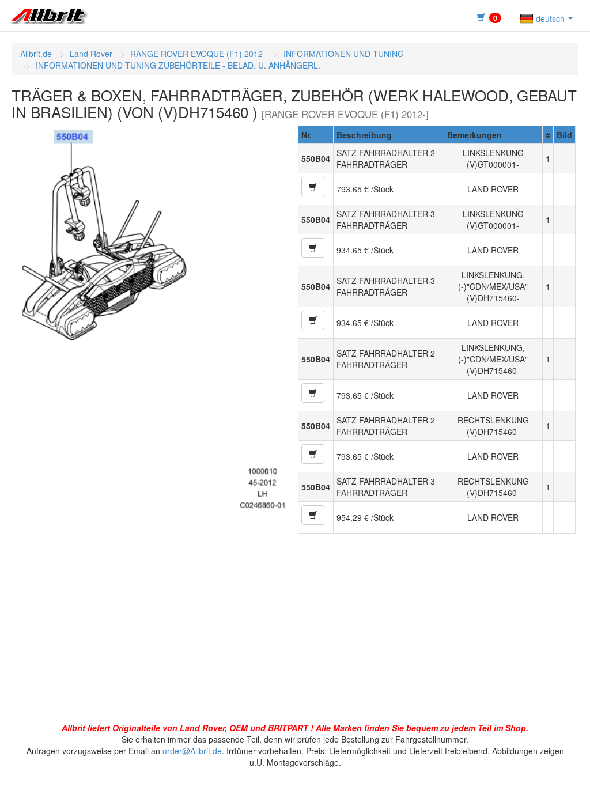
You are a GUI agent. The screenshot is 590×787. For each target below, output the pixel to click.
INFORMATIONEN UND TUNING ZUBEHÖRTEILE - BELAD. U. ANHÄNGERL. (178, 65)
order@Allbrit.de (192, 750)
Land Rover (91, 53)
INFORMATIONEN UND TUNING (343, 53)
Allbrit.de (36, 53)
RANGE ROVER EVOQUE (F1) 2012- (198, 53)
